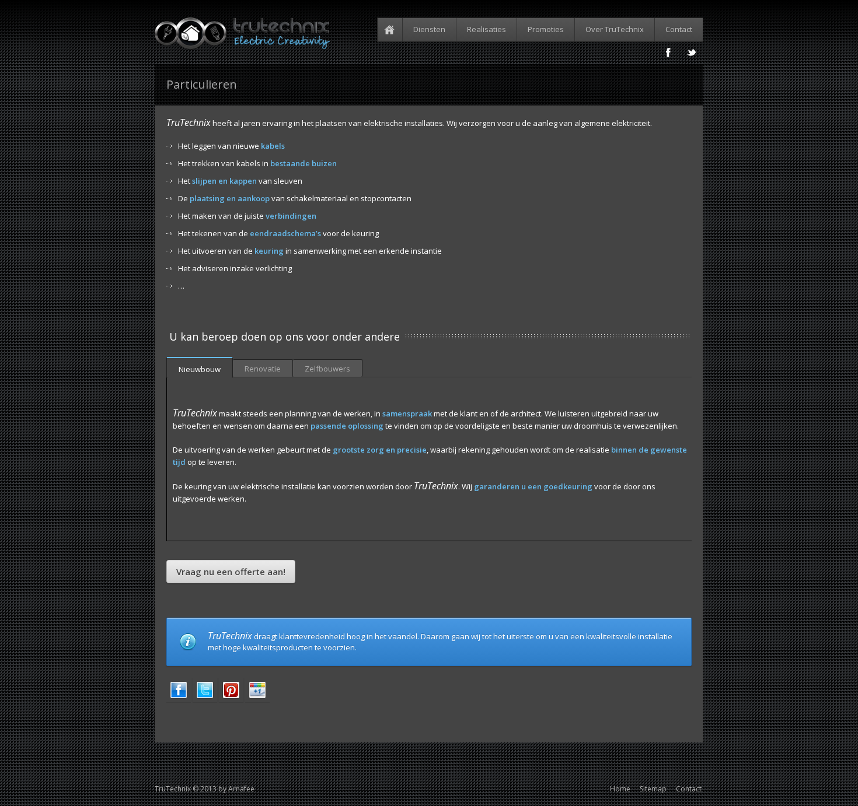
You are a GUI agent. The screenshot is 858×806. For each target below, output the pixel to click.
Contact (678, 29)
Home (391, 29)
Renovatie (263, 368)
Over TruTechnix (614, 29)
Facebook (668, 52)
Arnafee (241, 789)
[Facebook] (178, 699)
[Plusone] (257, 699)
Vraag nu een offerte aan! (230, 571)
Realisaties (486, 29)
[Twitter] (205, 699)
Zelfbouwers (327, 368)
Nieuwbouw (200, 369)
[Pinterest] (231, 699)
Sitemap (653, 789)
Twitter (691, 52)
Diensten (429, 29)
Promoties (546, 29)
